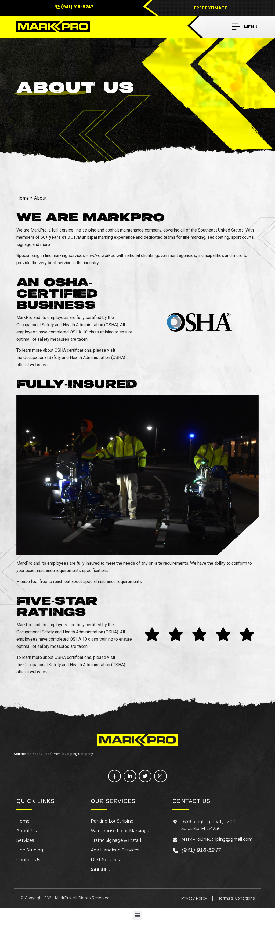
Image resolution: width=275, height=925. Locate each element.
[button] (245, 26)
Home (22, 198)
